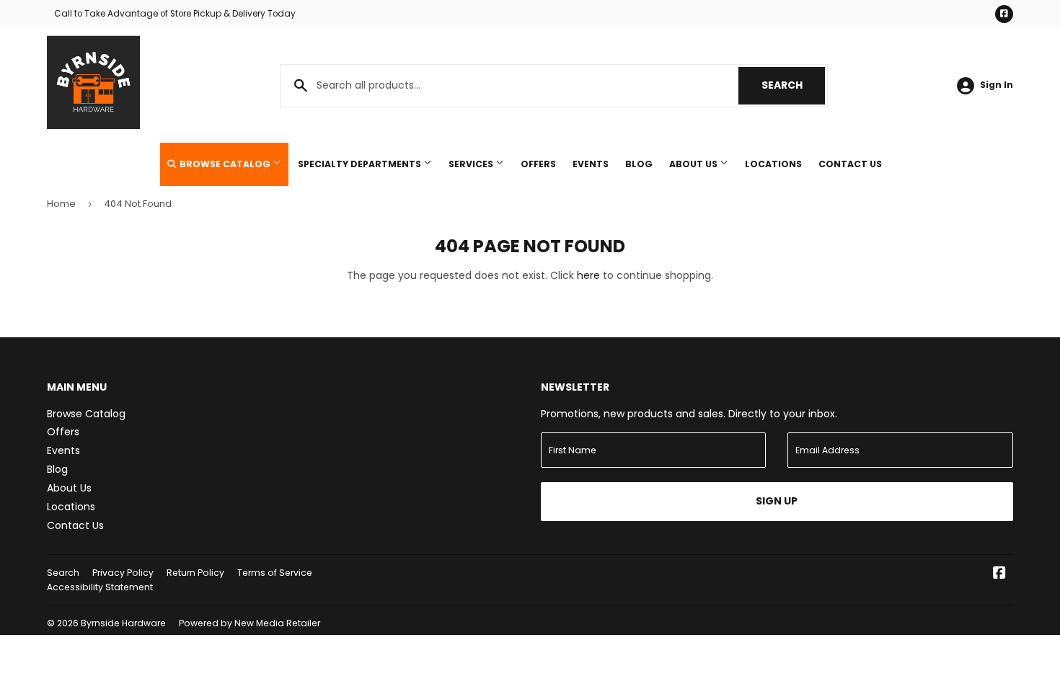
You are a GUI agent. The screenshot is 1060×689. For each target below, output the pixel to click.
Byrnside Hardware (123, 623)
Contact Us (850, 164)
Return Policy (195, 572)
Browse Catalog (225, 164)
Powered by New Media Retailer (249, 623)
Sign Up (777, 501)
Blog (639, 164)
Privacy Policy (123, 572)
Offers (538, 164)
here (588, 275)
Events (591, 164)
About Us (694, 164)
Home (61, 203)
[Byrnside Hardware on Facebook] (999, 574)
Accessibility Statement (100, 587)
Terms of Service (274, 572)
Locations (773, 164)
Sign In (996, 85)
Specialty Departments (360, 164)
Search (793, 85)
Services (472, 164)
